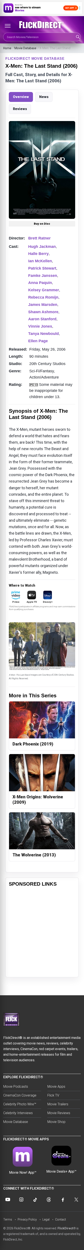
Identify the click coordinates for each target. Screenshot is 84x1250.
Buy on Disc (42, 223)
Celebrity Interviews (18, 1113)
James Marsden (42, 304)
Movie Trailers (57, 1104)
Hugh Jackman (42, 246)
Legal (46, 1219)
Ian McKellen (40, 261)
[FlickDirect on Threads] (49, 1199)
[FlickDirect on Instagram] (21, 1199)
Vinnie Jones (40, 326)
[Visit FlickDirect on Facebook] (62, 1199)
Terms (7, 1219)
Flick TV (53, 1095)
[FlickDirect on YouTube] (7, 1199)
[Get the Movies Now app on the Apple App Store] (42, 8)
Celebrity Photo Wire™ (19, 1104)
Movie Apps (56, 1086)
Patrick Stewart (42, 268)
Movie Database (25, 48)
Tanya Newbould (43, 333)
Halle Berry (38, 254)
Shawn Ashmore (43, 312)
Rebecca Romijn (43, 297)
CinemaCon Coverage (19, 1095)
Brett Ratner (39, 238)
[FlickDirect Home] (42, 24)
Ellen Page (38, 341)
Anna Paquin (40, 283)
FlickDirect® (67, 1228)
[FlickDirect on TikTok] (35, 1199)
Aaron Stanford (42, 319)
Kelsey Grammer (43, 290)
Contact (60, 1219)
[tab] (21, 97)
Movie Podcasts (15, 1086)
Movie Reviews (58, 1113)
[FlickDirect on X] (76, 1199)
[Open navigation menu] (7, 26)
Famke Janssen (42, 275)
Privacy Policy (27, 1219)
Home (7, 48)
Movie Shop (56, 1122)
